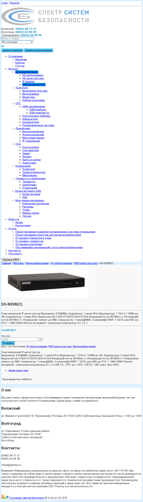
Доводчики (29, 162)
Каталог (13, 68)
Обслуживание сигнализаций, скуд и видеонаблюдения (49, 247)
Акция (19, 222)
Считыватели (30, 150)
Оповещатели (30, 122)
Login (4, 3)
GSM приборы (37, 109)
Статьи (19, 65)
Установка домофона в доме (33, 238)
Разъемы (27, 206)
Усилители (28, 169)
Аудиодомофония (33, 134)
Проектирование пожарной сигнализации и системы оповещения (55, 231)
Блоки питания (31, 194)
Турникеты (29, 181)
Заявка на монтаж (12, 50)
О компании (15, 56)
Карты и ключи (31, 159)
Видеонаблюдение (26, 72)
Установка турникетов (29, 241)
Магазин (18, 263)
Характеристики (18, 370)
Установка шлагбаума (28, 244)
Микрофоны (29, 175)
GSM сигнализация (33, 106)
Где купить (15, 253)
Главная (6, 263)
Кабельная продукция (35, 203)
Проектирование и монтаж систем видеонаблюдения (48, 234)
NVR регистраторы (34, 84)
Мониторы (28, 97)
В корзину (8, 343)
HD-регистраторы (33, 78)
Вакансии (21, 59)
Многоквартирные (33, 137)
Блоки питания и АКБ (28, 191)
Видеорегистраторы (34, 90)
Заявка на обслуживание (38, 50)
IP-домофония (31, 141)
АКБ (24, 197)
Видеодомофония (33, 131)
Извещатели (30, 119)
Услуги (12, 228)
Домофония (22, 128)
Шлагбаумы (29, 184)
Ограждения (29, 187)
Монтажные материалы (29, 200)
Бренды (20, 62)
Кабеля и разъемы (33, 100)
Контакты (14, 250)
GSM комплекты (39, 112)
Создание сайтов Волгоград (26, 497)
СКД (18, 144)
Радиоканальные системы (38, 125)
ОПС (18, 103)
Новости (13, 219)
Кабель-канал (30, 213)
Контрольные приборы (36, 115)
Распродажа (22, 225)
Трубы (26, 209)
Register (15, 3)
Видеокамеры (30, 94)
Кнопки (26, 156)
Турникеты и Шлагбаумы (30, 178)
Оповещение (23, 166)
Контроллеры (30, 147)
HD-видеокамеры (32, 75)
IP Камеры (28, 81)
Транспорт (21, 87)
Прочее (26, 216)
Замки (26, 153)
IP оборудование (61, 263)
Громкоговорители (33, 172)
